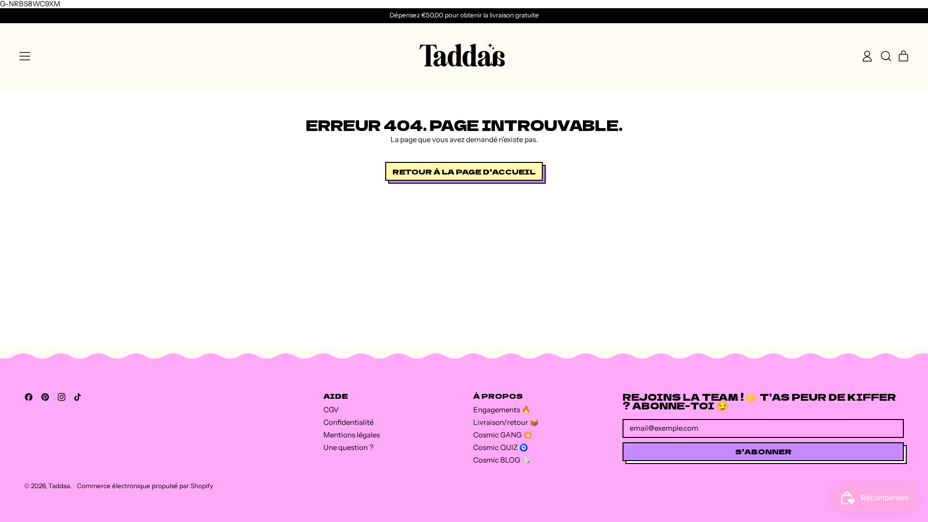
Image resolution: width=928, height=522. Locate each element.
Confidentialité (348, 422)
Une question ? (348, 447)
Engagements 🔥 (502, 409)
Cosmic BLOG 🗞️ (502, 459)
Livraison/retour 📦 (506, 422)
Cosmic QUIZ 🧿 (500, 447)
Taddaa (59, 486)
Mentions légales (351, 434)
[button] (885, 56)
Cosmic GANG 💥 (502, 434)
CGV (331, 409)
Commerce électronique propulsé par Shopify (145, 486)
